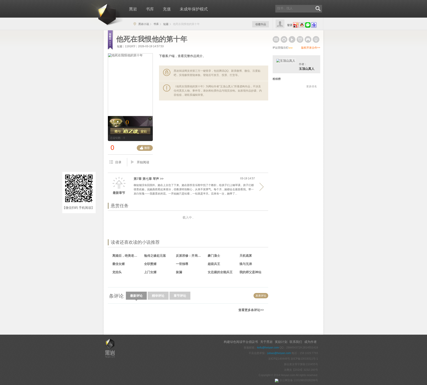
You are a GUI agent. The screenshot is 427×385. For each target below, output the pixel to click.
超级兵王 (214, 264)
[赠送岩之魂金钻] (130, 131)
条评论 (116, 296)
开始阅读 (143, 162)
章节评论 (180, 295)
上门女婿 (150, 272)
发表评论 (261, 295)
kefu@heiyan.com (268, 347)
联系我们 (296, 342)
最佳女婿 (118, 264)
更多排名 (311, 86)
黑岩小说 (143, 24)
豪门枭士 (214, 255)
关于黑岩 (266, 342)
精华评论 (158, 295)
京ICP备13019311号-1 (304, 358)
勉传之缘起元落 (155, 255)
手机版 (112, 321)
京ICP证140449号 (279, 358)
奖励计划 (281, 342)
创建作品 (260, 24)
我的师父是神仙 (250, 272)
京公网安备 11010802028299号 (299, 380)
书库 (150, 9)
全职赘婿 (150, 264)
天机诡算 (246, 255)
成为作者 (310, 342)
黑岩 (99, 13)
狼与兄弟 (246, 264)
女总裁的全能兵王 (220, 272)
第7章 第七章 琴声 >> (148, 178)
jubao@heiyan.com (279, 353)
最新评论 (136, 295)
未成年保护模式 (194, 9)
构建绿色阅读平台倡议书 (241, 342)
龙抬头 (117, 272)
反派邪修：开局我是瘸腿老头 (190, 255)
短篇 (166, 24)
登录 (289, 25)
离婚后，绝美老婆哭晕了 (126, 255)
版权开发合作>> (310, 47)
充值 (167, 9)
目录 (118, 162)
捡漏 (179, 272)
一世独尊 (182, 264)
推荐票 (145, 148)
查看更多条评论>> (251, 310)
